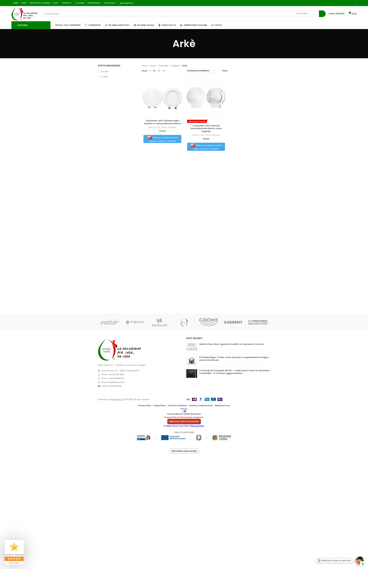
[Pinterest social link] (353, 3)
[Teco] (134, 322)
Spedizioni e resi (222, 405)
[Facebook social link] (339, 3)
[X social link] (343, 3)
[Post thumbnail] (191, 347)
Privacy (184, 408)
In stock (104, 76)
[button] (359, 560)
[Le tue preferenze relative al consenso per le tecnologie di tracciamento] (363, 564)
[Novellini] (159, 322)
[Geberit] (233, 322)
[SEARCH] (322, 13)
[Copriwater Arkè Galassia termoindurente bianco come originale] (206, 97)
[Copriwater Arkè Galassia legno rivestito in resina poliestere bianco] (162, 97)
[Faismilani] (258, 322)
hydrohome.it (117, 399)
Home (144, 65)
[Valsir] (110, 322)
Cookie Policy (159, 405)
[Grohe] (208, 322)
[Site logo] (24, 13)
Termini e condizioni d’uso (201, 405)
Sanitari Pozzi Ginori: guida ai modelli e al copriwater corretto (231, 344)
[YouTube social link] (350, 3)
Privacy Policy (144, 405)
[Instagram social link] (346, 3)
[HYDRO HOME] (184, 322)
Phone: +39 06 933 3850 (112, 374)
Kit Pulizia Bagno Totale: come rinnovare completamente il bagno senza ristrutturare (234, 359)
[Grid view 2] (171, 71)
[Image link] (140, 349)
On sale (104, 71)
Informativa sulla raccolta (184, 451)
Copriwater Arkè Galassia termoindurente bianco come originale (206, 128)
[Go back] (169, 44)
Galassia (176, 65)
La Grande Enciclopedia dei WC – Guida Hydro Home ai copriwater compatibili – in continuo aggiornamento (234, 372)
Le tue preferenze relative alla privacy (184, 414)
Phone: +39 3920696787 (112, 378)
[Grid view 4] (180, 71)
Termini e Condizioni (177, 405)
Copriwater (164, 65)
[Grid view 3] (176, 71)
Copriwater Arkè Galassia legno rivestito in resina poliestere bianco (162, 122)
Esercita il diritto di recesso (184, 421)
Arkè (159, 127)
